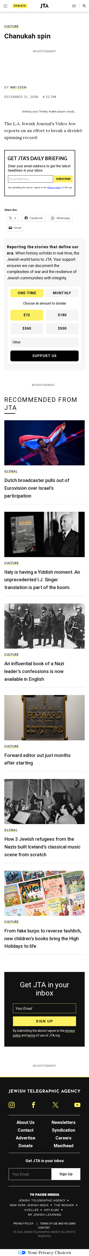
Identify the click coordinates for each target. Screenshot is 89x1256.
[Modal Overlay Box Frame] (44, 628)
